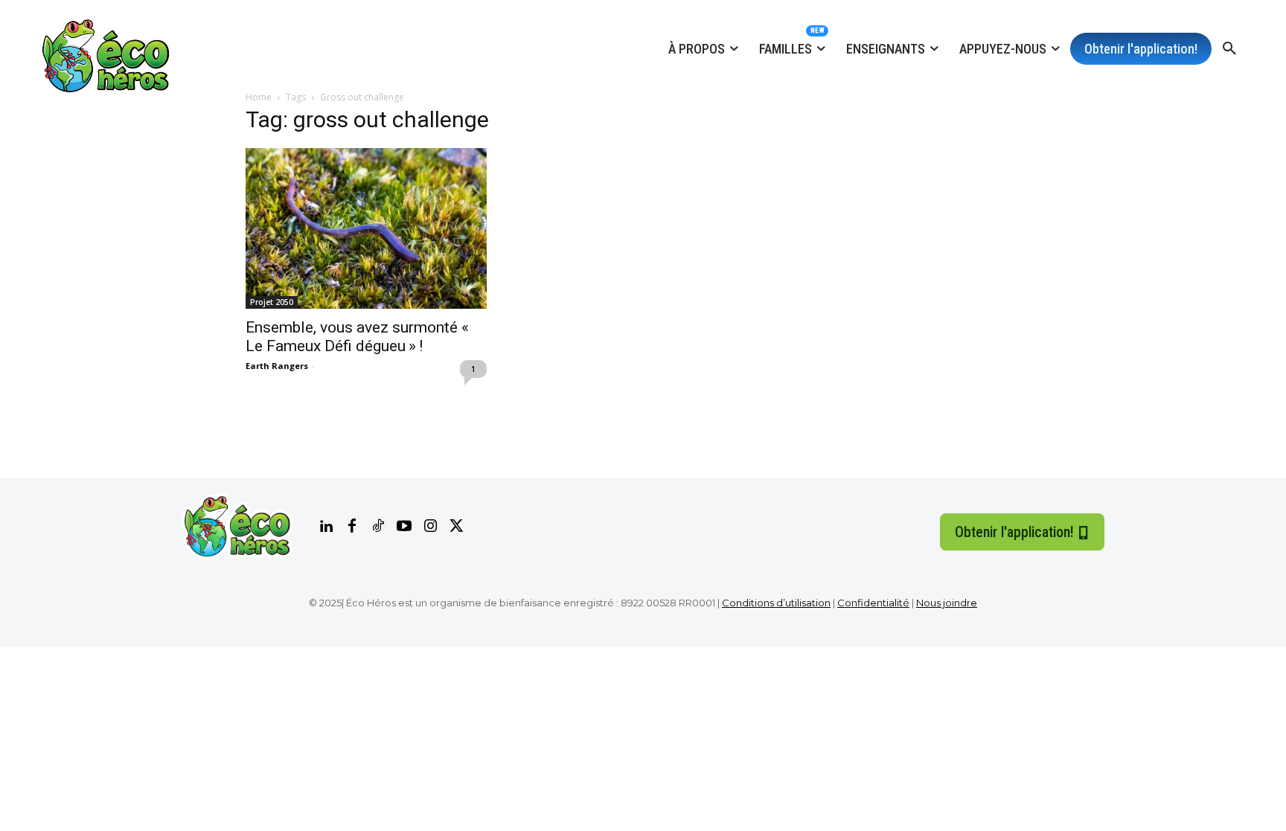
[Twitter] (456, 526)
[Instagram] (430, 526)
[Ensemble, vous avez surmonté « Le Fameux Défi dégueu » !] (366, 228)
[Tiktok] (378, 526)
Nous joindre (946, 603)
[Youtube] (404, 526)
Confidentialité (873, 603)
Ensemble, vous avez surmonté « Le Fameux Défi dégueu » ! (359, 336)
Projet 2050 (271, 302)
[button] (1229, 49)
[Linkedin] (326, 526)
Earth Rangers (277, 365)
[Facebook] (352, 526)
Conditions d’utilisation (776, 603)
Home (259, 97)
